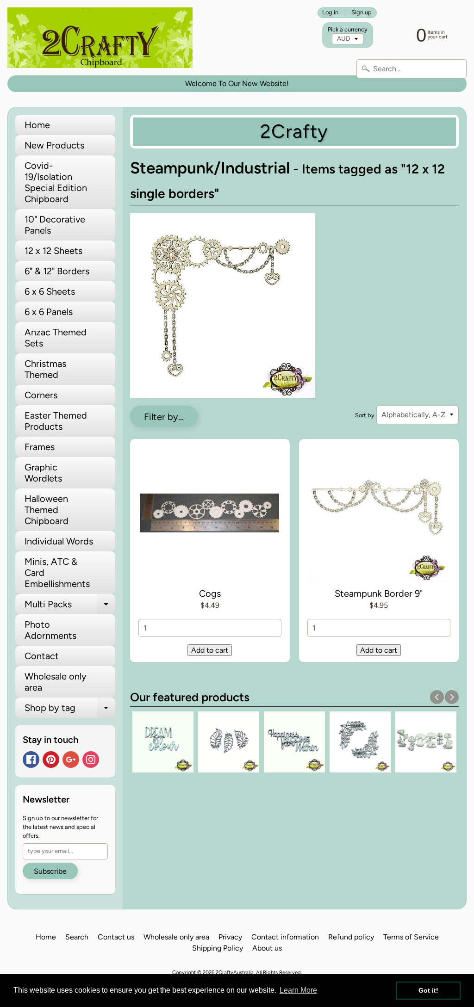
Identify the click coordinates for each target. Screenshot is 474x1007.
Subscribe (50, 871)
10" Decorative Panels (55, 225)
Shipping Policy (217, 948)
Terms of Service (411, 937)
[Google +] (70, 759)
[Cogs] (210, 515)
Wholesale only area (56, 682)
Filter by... (164, 416)
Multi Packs (70, 606)
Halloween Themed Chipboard (47, 509)
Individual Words (59, 541)
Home (37, 124)
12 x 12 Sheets (53, 250)
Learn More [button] (298, 990)
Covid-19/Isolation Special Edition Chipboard (56, 182)
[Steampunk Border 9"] (379, 515)
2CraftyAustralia (235, 972)
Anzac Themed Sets (56, 338)
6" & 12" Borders (57, 271)
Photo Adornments (50, 630)
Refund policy (351, 937)
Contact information (285, 937)
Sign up (361, 13)
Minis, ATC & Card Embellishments (57, 572)
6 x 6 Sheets (50, 291)
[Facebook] (31, 759)
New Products (54, 145)
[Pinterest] (51, 759)
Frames (40, 446)
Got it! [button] (428, 990)
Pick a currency (348, 29)
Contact (42, 655)
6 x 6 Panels (49, 311)
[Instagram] (90, 759)
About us (267, 948)
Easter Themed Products (56, 421)
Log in (330, 13)
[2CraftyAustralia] (100, 37)
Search (76, 937)
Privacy (230, 937)
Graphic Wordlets (43, 473)
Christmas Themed (45, 369)
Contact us (116, 937)
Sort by (364, 415)
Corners (41, 395)
